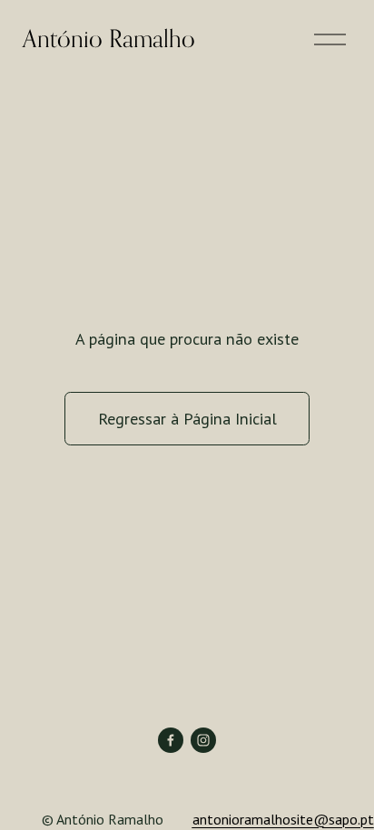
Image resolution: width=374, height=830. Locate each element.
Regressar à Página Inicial (187, 418)
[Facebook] (170, 740)
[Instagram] (203, 740)
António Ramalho (109, 38)
